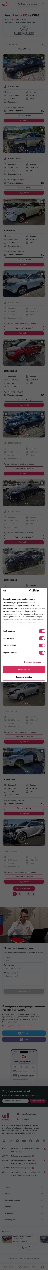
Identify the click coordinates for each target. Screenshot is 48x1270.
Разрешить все (24, 669)
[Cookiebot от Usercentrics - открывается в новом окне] (29, 590)
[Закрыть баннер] (44, 591)
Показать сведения (32, 662)
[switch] (42, 638)
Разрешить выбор (24, 677)
